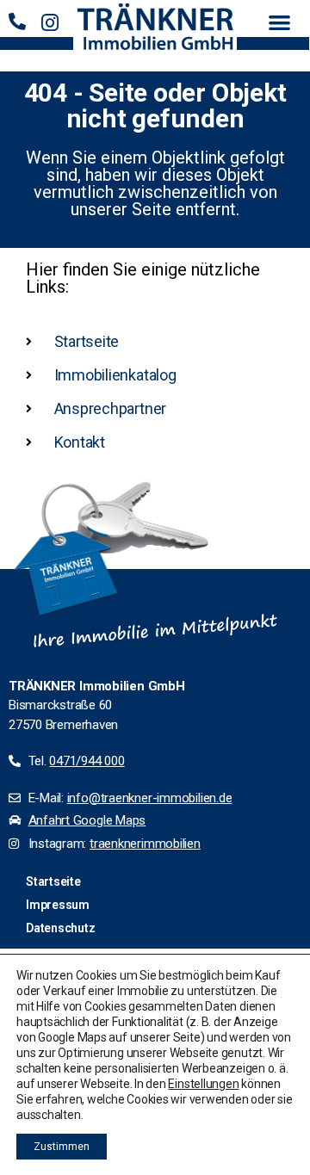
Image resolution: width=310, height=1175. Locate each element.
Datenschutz (61, 928)
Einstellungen (203, 1084)
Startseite (53, 881)
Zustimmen (62, 1147)
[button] (280, 22)
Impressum (58, 905)
